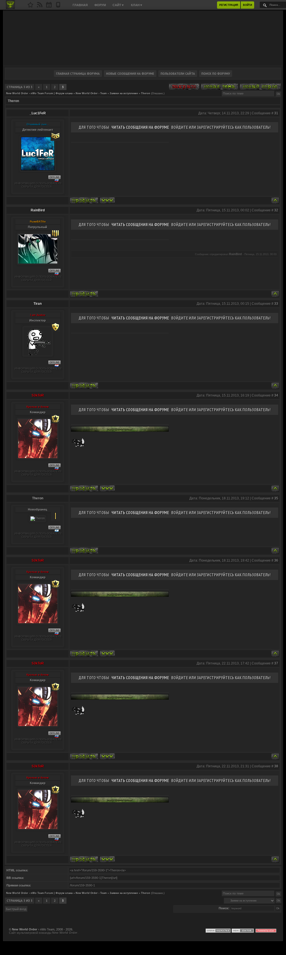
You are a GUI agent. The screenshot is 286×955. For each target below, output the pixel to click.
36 (276, 560)
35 (276, 498)
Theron (145, 93)
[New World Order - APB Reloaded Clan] (30, 6)
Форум (100, 5)
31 (276, 113)
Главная (80, 5)
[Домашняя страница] (107, 200)
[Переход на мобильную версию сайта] (58, 6)
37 (276, 663)
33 (276, 304)
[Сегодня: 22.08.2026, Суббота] (49, 6)
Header (143, 38)
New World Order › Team (91, 93)
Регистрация (228, 5)
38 (276, 766)
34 (276, 395)
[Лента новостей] (39, 6)
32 (276, 210)
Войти (247, 5)
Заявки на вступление (124, 93)
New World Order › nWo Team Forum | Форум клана (39, 93)
